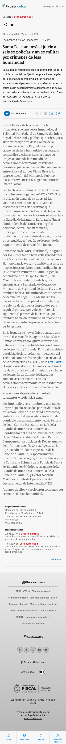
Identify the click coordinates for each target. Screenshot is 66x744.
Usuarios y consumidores (37, 617)
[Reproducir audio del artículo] (7, 113)
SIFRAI (19, 617)
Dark (42, 672)
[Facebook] (20, 650)
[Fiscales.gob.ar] (23, 6)
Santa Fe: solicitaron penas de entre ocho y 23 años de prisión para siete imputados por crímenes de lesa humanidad (32, 549)
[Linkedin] (46, 650)
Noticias (53, 604)
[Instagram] (39, 650)
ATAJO (26, 591)
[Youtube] (33, 650)
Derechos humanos (39, 597)
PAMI (12, 610)
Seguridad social (47, 610)
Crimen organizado (18, 597)
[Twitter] (26, 650)
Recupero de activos (27, 610)
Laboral (24, 604)
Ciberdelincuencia (41, 591)
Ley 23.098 (55, 362)
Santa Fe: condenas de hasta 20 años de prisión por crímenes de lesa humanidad (32, 537)
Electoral (13, 604)
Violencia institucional (33, 623)
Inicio (8, 17)
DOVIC (54, 597)
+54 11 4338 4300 (33, 718)
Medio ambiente (38, 604)
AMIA (18, 591)
